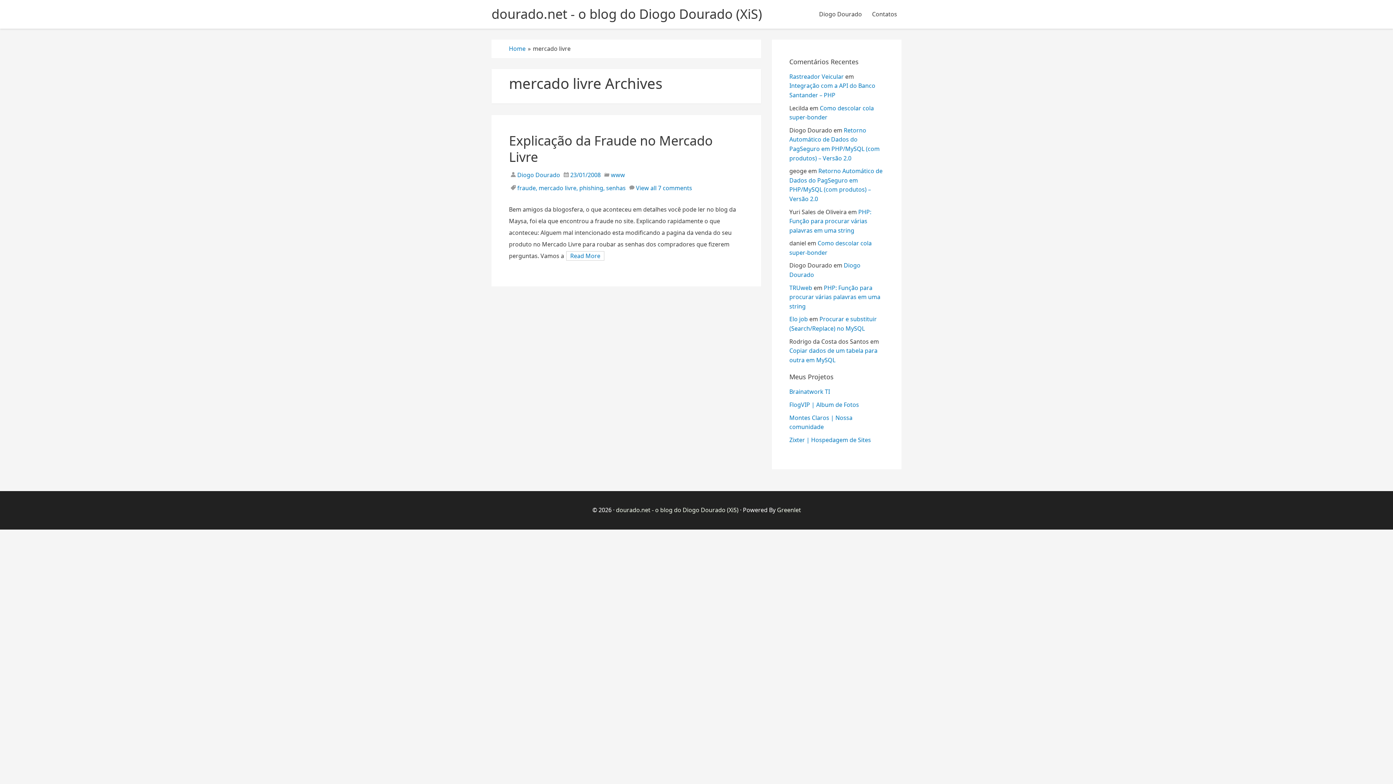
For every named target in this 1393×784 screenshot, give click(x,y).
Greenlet (789, 510)
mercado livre (557, 188)
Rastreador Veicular (816, 77)
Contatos (884, 14)
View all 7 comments (664, 188)
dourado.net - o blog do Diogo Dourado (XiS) (677, 510)
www (618, 175)
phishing (591, 188)
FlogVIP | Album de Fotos (824, 405)
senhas (616, 188)
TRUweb (800, 288)
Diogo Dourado (840, 14)
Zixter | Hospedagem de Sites (830, 440)
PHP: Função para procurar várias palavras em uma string (830, 221)
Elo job (798, 319)
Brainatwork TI (809, 392)
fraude (526, 188)
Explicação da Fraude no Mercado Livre (611, 149)
